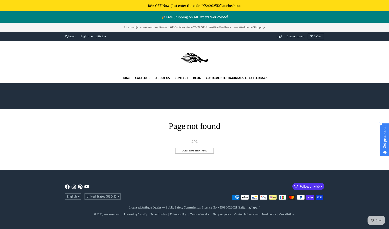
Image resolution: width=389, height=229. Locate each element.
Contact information (246, 214)
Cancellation (286, 214)
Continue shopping (194, 150)
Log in (280, 36)
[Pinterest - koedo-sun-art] (80, 186)
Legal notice (269, 214)
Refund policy (159, 214)
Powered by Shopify (135, 214)
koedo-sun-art (112, 214)
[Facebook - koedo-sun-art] (67, 186)
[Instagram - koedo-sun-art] (73, 186)
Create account (296, 36)
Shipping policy (222, 214)
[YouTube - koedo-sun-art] (86, 186)
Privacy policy (178, 214)
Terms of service (199, 214)
